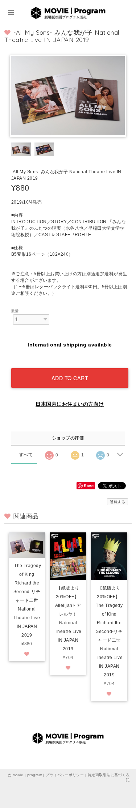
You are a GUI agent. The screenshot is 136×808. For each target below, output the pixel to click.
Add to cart (69, 378)
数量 (15, 311)
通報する (117, 502)
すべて (26, 454)
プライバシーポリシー (65, 775)
